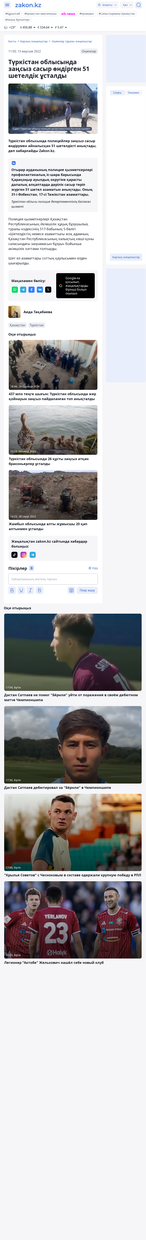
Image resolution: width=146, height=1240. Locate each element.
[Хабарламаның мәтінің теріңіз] (53, 579)
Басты (12, 41)
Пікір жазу (87, 590)
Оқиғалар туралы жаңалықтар (72, 41)
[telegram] (23, 289)
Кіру (95, 568)
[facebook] (31, 289)
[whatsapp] (14, 289)
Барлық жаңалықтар (34, 41)
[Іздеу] (138, 5)
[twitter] (48, 289)
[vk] (39, 289)
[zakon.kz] (28, 5)
